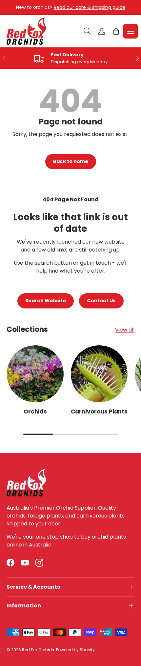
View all (124, 329)
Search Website (45, 300)
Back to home (70, 161)
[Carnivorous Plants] (99, 373)
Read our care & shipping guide (89, 7)
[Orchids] (35, 373)
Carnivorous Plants (99, 411)
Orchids (35, 411)
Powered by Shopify (75, 650)
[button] (116, 31)
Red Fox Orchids (38, 650)
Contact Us (101, 300)
